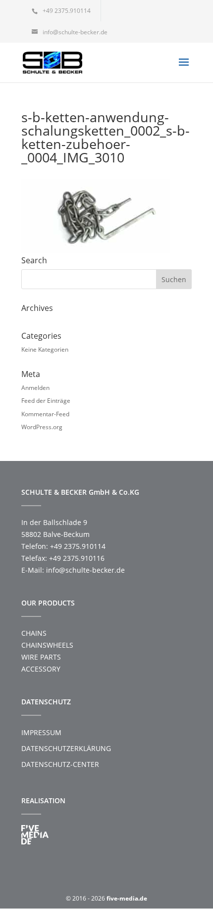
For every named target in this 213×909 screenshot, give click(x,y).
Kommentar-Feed (45, 414)
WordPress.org (41, 427)
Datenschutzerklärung (66, 748)
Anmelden (35, 387)
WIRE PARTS (41, 657)
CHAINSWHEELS (47, 645)
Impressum (41, 732)
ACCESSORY (40, 669)
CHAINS (34, 633)
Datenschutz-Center (60, 764)
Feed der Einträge (45, 400)
